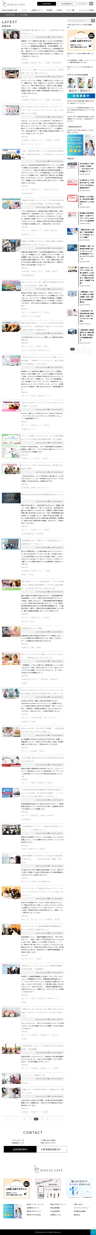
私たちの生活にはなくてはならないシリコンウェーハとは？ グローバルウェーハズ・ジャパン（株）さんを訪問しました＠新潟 (42, 110)
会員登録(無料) (46, 4)
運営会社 (77, 1215)
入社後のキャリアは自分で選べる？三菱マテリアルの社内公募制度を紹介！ (87, 184)
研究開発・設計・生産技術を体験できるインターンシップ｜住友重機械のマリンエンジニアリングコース (87, 252)
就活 (49, 271)
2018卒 (55, 189)
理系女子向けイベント (58, 1204)
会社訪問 (40, 534)
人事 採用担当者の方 (66, 4)
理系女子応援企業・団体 (9, 10)
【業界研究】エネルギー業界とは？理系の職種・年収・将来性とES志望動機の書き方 (87, 297)
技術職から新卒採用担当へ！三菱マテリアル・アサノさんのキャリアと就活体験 (87, 217)
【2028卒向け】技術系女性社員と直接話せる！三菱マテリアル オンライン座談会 (87, 316)
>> (33, 1122)
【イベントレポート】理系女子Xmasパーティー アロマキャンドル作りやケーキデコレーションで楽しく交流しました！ (42, 891)
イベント (24, 10)
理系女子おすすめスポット (31, 679)
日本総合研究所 (28, 193)
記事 (49, 63)
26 (30, 1119)
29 (47, 1119)
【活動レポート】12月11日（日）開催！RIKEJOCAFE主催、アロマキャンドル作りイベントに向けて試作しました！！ (42, 1012)
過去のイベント (37, 189)
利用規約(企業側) (80, 1211)
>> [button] (90, 352)
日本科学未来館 (37, 717)
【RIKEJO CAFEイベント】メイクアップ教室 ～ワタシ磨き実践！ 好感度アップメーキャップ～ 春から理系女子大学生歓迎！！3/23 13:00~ (42, 360)
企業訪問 (26, 63)
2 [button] (78, 349)
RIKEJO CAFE (10, 15)
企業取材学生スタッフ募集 (31, 628)
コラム (39, 458)
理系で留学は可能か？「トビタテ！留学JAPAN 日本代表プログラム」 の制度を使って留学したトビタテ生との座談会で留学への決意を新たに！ (42, 326)
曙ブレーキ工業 (28, 575)
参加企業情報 (55, 1208)
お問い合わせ (78, 1204)
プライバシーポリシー (81, 1208)
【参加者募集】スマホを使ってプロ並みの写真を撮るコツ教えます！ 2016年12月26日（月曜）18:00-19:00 (42, 859)
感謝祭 (35, 751)
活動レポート (46, 1035)
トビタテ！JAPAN (29, 621)
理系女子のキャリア (34, 1211)
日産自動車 (57, 63)
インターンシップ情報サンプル (33, 1075)
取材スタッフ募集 (29, 647)
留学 (46, 346)
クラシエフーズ (44, 488)
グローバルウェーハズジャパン (33, 144)
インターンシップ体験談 (86, 10)
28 (41, 1119)
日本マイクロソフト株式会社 (32, 316)
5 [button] (72, 352)
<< (7, 1119)
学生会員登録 (55, 1211)
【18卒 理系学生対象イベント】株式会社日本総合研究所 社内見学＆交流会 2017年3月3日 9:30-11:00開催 (42, 154)
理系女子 (50, 140)
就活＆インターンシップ (35, 1204)
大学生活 (59, 10)
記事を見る (24, 59)
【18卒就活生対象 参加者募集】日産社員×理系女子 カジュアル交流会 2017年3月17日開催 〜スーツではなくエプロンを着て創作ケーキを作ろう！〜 (42, 793)
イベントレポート (29, 346)
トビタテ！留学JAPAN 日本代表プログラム (37, 350)
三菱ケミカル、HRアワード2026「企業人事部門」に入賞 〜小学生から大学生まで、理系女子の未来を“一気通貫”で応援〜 (87, 275)
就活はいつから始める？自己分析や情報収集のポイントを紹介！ (87, 200)
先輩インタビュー (38, 63)
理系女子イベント (29, 234)
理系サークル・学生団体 (38, 849)
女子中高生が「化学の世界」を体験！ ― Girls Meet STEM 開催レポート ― (87, 167)
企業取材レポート (37, 10)
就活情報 (49, 10)
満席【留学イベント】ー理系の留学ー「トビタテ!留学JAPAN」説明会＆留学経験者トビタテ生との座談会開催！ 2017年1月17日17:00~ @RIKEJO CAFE (42, 584)
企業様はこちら (55, 1215)
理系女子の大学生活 (34, 1215)
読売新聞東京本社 (29, 275)
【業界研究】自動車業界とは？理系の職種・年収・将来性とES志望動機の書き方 (87, 335)
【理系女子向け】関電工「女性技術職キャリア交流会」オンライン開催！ (87, 233)
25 (24, 1119)
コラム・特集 (70, 10)
